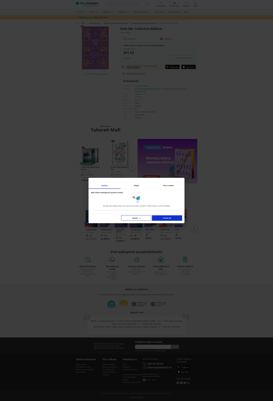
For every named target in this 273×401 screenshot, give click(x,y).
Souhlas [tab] (104, 185)
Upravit (135, 218)
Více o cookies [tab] (168, 185)
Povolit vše (167, 218)
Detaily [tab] (136, 185)
